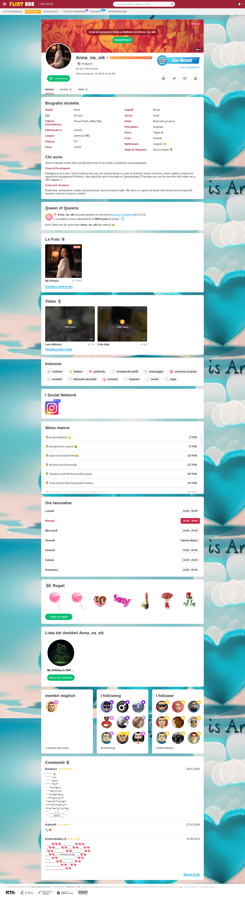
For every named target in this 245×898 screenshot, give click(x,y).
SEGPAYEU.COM (73, 887)
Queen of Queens (122, 214)
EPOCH (60, 887)
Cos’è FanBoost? (190, 67)
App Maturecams (117, 11)
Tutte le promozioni (74, 11)
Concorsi (95, 11)
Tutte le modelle (12, 11)
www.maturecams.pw (40, 887)
